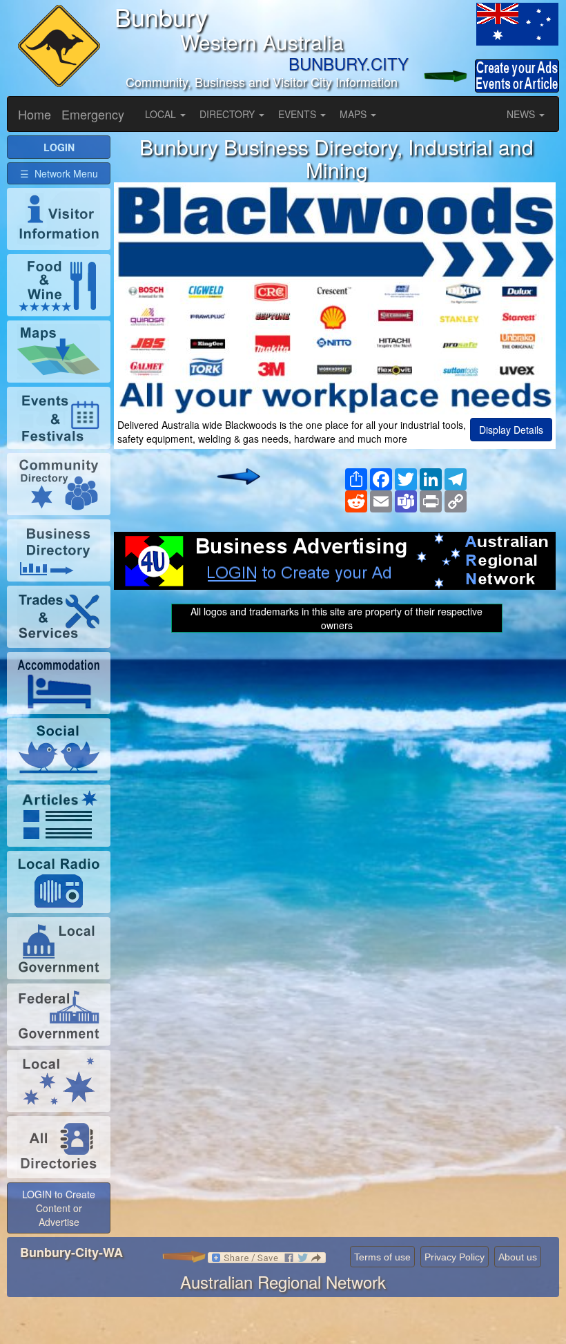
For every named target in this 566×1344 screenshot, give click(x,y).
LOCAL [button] (162, 114)
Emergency (92, 114)
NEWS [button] (522, 114)
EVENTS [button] (298, 114)
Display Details (511, 429)
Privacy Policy (454, 1257)
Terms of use (382, 1257)
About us (517, 1257)
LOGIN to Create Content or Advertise (58, 1208)
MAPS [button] (354, 114)
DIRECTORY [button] (228, 114)
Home (34, 114)
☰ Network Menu (59, 173)
